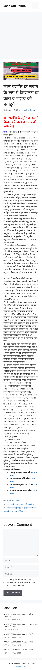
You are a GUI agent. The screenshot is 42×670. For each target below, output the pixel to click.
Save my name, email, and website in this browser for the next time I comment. (20, 582)
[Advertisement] (21, 34)
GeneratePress (21, 666)
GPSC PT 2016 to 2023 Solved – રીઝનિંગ (19, 634)
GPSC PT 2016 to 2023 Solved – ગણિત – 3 (19, 650)
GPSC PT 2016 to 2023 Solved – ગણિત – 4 (19, 642)
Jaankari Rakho (15, 6)
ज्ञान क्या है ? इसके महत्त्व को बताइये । (20, 504)
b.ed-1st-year (13, 501)
